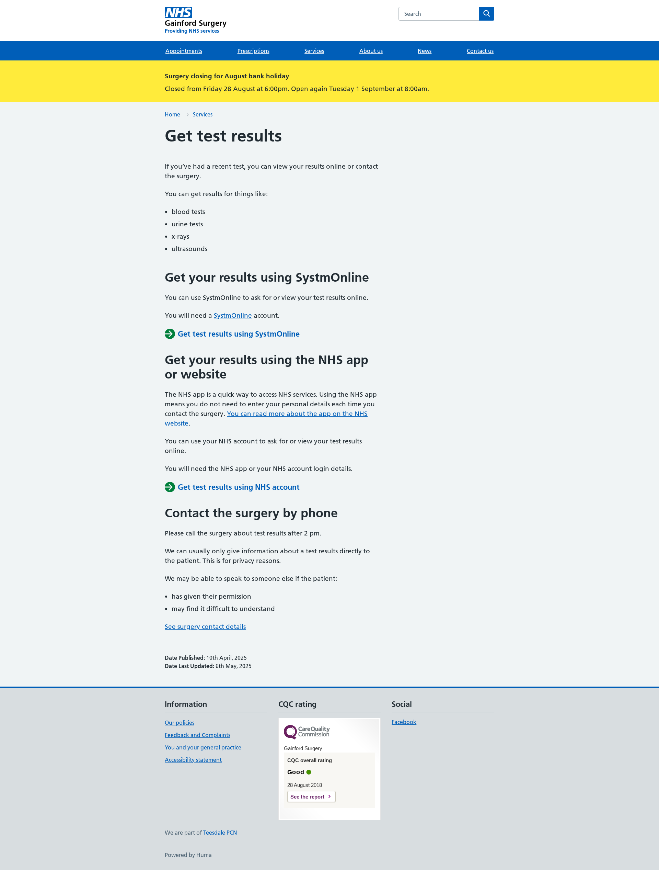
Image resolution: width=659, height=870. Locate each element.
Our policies (179, 722)
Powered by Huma (188, 854)
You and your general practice (203, 747)
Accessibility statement (193, 759)
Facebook (404, 722)
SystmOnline (233, 315)
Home (172, 114)
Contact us (480, 50)
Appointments (183, 50)
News (424, 50)
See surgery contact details (205, 627)
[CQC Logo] (307, 733)
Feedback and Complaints (197, 735)
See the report (307, 797)
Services (314, 50)
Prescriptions (253, 50)
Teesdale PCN (220, 832)
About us (371, 50)
